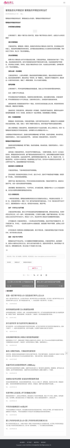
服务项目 (36, 442)
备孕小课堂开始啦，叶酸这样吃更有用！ (21, 351)
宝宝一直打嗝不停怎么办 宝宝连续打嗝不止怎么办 (25, 295)
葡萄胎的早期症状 (27, 262)
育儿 (21, 14)
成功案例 (22, 442)
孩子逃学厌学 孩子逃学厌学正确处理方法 (21, 323)
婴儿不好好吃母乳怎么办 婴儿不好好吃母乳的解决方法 (26, 420)
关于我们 (29, 442)
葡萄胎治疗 (17, 262)
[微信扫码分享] (34, 275)
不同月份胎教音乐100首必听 (17, 406)
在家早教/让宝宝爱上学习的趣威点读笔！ (21, 393)
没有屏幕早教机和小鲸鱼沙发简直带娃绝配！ (23, 337)
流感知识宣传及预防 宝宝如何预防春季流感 (22, 379)
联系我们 (43, 442)
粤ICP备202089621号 (45, 445)
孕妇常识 (9, 262)
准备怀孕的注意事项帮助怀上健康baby (20, 365)
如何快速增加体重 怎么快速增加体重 (20, 309)
